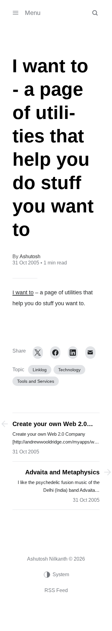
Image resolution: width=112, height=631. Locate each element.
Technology (69, 369)
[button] (95, 12)
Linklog (40, 369)
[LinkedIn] (73, 352)
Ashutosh (30, 256)
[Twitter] (38, 352)
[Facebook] (55, 352)
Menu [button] (32, 12)
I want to (23, 292)
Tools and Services (35, 381)
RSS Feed (56, 590)
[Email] (90, 352)
